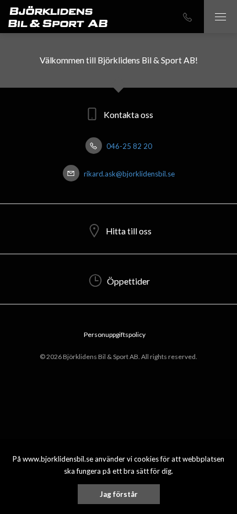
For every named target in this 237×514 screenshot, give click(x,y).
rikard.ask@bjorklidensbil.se (128, 173)
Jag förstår (119, 494)
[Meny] (220, 16)
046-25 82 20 (128, 146)
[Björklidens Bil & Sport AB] (57, 16)
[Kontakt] (187, 16)
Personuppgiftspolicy (115, 334)
